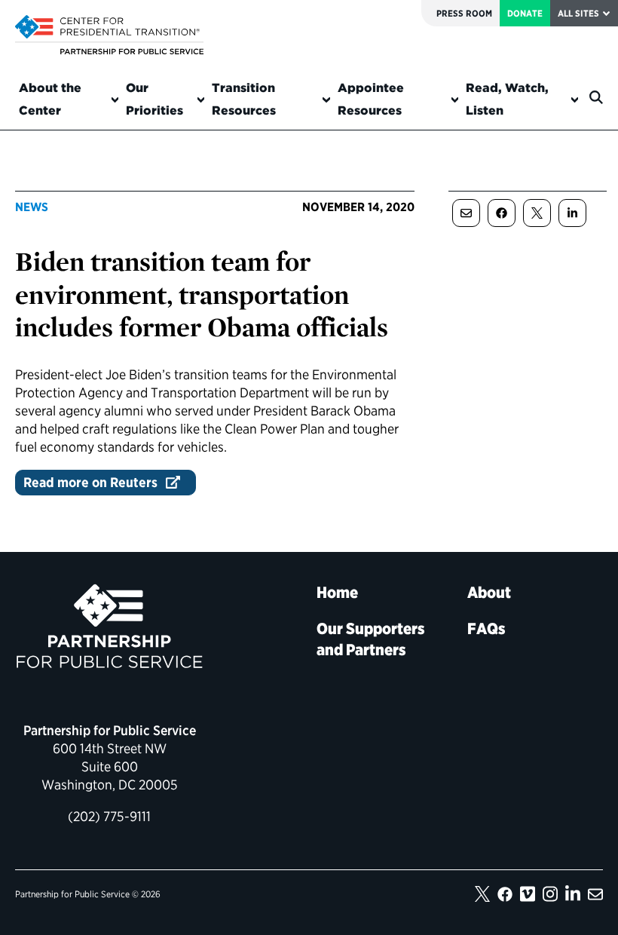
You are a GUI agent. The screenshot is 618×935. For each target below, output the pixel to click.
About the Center (50, 99)
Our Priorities (154, 99)
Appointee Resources (371, 99)
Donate (525, 13)
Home (337, 592)
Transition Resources (244, 99)
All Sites (578, 13)
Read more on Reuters (90, 482)
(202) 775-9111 (109, 816)
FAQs (486, 628)
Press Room (464, 13)
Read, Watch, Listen (507, 99)
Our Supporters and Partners (371, 639)
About (489, 592)
